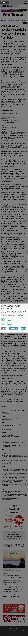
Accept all (23, 328)
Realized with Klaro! (22, 330)
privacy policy (20, 315)
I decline (3, 328)
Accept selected (13, 328)
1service (8, 320)
